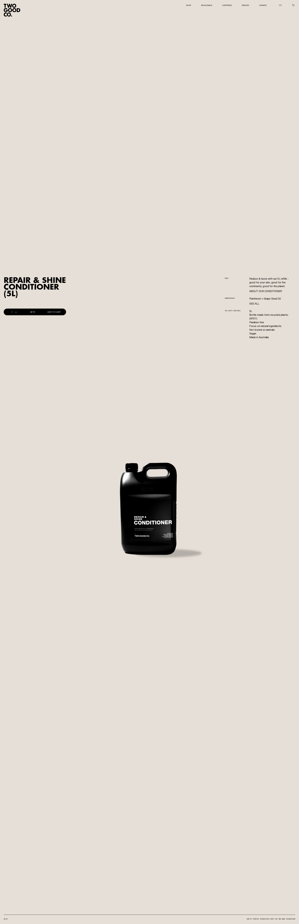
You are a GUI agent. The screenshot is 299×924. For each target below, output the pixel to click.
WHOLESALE (206, 5)
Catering (227, 5)
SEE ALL (254, 304)
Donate (263, 5)
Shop (188, 5)
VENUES (245, 5)
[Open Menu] (280, 5)
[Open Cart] (293, 5)
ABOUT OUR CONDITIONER (265, 291)
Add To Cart (54, 312)
